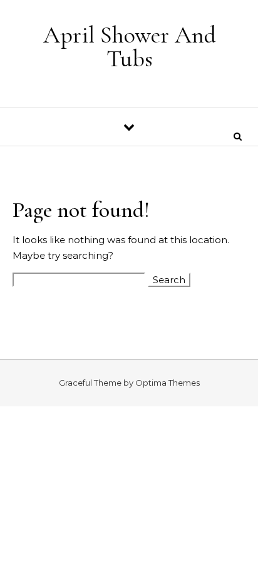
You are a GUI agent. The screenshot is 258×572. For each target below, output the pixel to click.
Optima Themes (167, 383)
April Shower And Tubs (129, 47)
